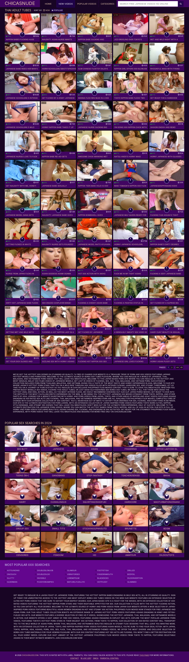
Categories (107, 4)
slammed (131, 582)
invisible (41, 578)
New (47, 10)
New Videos (66, 4)
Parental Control (109, 658)
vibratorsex (73, 574)
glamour (71, 570)
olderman (11, 582)
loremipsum (73, 578)
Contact (74, 658)
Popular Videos (86, 4)
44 (177, 367)
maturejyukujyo (76, 582)
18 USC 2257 (85, 658)
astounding (12, 570)
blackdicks (102, 578)
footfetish (103, 570)
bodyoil (131, 574)
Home (48, 4)
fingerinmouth (105, 574)
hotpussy (102, 582)
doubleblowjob (45, 570)
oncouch (11, 574)
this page (144, 655)
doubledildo (43, 574)
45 (181, 367)
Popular (58, 10)
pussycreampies (45, 582)
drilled (131, 570)
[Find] (181, 4)
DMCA (95, 658)
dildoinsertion (135, 578)
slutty (10, 578)
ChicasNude (20, 3)
